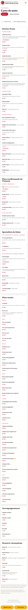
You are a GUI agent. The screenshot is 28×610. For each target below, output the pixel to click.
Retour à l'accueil (14, 14)
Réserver (4, 14)
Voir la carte (21, 607)
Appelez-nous (7, 607)
